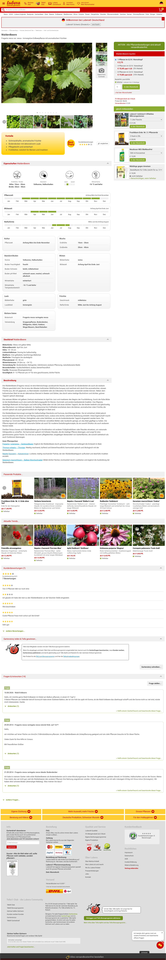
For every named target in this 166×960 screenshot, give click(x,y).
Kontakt (88, 877)
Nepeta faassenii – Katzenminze (15, 454)
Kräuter (81, 14)
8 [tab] (56, 113)
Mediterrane (68, 14)
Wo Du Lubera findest (92, 867)
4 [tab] (45, 113)
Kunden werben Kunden (15, 914)
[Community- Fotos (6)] (101, 60)
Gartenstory (73, 914)
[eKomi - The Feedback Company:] (133, 835)
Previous (4, 122)
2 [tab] (40, 113)
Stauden (103, 14)
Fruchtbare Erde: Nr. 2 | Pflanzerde (144, 132)
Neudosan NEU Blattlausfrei (141, 149)
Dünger (152, 14)
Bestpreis (30, 14)
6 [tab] (51, 113)
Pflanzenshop (13, 30)
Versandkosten (120, 103)
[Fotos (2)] (101, 48)
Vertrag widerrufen (131, 868)
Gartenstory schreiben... (151, 667)
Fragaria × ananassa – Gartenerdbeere (17, 444)
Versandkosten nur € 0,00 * (55, 883)
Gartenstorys (11, 917)
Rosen (87, 14)
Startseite (4, 30)
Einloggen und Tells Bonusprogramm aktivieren (103, 918)
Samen (129, 14)
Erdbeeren (58, 14)
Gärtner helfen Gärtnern (15, 911)
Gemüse (123, 14)
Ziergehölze (95, 14)
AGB (126, 859)
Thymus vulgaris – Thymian (13, 447)
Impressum (129, 852)
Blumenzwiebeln (113, 14)
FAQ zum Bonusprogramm (45, 656)
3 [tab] (43, 113)
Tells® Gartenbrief (13, 920)
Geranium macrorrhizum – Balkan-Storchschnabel (22, 460)
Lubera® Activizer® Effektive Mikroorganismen (142, 115)
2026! (11, 14)
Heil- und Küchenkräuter (51, 30)
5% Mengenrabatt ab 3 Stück (125, 99)
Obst (46, 14)
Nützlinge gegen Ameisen (140, 166)
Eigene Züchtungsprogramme (95, 837)
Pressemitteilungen (92, 871)
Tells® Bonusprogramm (15, 908)
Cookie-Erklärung (131, 862)
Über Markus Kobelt (92, 861)
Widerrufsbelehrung (131, 865)
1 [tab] (37, 113)
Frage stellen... (155, 683)
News (6, 14)
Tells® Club (11, 905)
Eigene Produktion (91, 840)
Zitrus (75, 14)
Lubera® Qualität (91, 831)
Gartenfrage (65, 916)
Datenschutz (129, 856)
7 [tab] (53, 113)
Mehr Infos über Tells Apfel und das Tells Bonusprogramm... (105, 922)
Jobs (87, 874)
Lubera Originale (20, 14)
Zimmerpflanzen (138, 14)
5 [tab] (48, 113)
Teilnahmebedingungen (71, 656)
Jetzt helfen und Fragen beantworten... (21, 947)
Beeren (51, 14)
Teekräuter (38, 30)
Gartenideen (39, 14)
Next (89, 122)
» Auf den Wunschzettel (123, 92)
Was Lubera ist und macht (94, 864)
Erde (147, 14)
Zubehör (159, 14)
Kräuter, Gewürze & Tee (26, 30)
